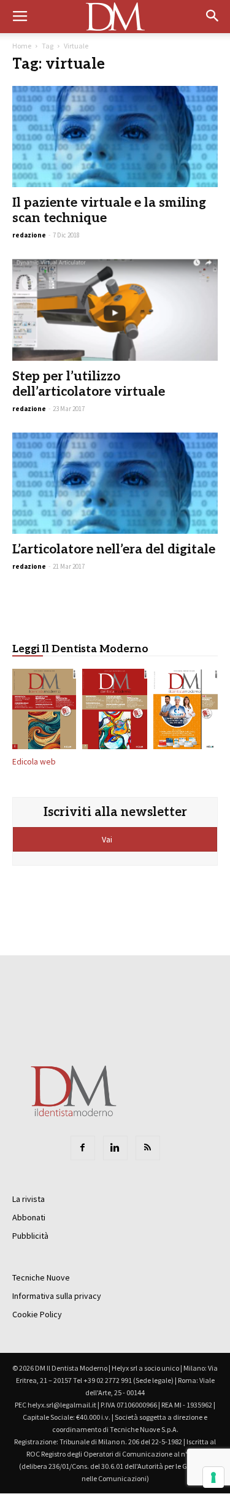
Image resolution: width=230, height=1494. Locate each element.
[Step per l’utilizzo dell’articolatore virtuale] (115, 309)
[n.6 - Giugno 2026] (185, 711)
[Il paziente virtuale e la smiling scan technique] (115, 136)
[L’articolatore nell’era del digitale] (115, 483)
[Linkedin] (115, 1148)
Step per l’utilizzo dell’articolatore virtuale (88, 384)
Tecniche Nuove (41, 1277)
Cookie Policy (37, 1314)
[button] (213, 16)
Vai (108, 839)
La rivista (28, 1198)
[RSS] (148, 1148)
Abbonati (28, 1217)
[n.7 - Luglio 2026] (114, 711)
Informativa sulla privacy (56, 1295)
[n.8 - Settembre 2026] (44, 711)
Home (21, 45)
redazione (29, 235)
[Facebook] (83, 1148)
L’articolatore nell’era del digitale (113, 549)
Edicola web (34, 762)
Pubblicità (30, 1235)
